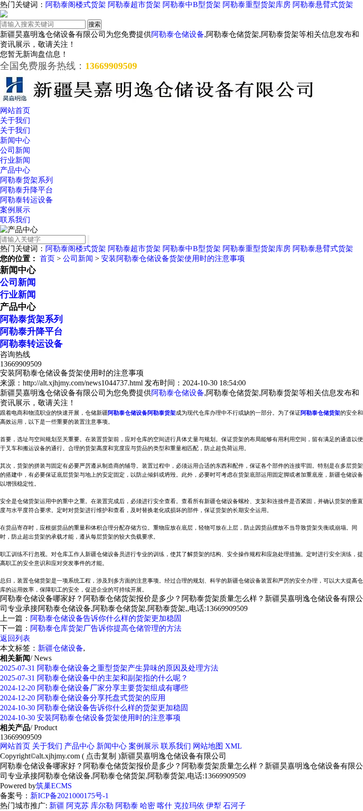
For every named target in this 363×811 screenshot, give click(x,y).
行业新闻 (15, 160)
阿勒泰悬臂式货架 (323, 4)
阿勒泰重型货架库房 (257, 4)
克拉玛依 (189, 806)
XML (233, 746)
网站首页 (15, 110)
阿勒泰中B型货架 (192, 4)
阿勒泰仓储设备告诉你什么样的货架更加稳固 (106, 618)
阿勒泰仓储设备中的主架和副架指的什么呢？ (94, 678)
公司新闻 (15, 150)
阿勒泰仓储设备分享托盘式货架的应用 (82, 698)
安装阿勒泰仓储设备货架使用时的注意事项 (173, 258)
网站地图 (208, 746)
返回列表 (15, 638)
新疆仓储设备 (60, 648)
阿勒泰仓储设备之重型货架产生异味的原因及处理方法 (109, 668)
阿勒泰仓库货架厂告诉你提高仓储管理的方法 (106, 628)
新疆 (56, 806)
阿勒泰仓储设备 (177, 34)
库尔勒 (102, 806)
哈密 (147, 806)
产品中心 (15, 170)
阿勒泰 (126, 806)
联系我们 (15, 220)
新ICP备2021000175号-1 (69, 796)
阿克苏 (77, 806)
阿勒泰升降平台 (26, 190)
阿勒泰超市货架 (134, 4)
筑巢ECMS (54, 786)
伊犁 (213, 806)
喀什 (164, 806)
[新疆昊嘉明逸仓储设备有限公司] (158, 101)
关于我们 (15, 120)
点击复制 (101, 756)
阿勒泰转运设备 (26, 200)
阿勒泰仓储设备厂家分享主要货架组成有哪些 (94, 688)
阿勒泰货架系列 (26, 180)
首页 (47, 258)
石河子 (234, 806)
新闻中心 (15, 140)
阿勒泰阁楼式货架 (75, 4)
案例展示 (15, 210)
